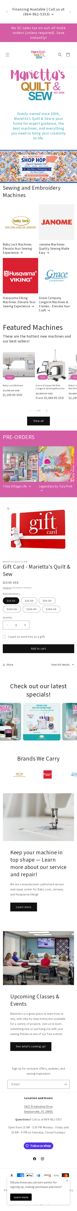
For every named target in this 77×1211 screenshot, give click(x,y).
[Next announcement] (70, 12)
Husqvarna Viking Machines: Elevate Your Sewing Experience (19, 302)
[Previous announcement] (7, 12)
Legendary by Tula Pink (55, 486)
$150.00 (32, 609)
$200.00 (51, 609)
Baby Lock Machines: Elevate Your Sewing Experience (17, 248)
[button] (7, 55)
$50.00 (47, 600)
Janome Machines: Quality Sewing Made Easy (54, 248)
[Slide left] (30, 410)
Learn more (23, 907)
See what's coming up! (31, 1046)
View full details (60, 664)
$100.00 (12, 609)
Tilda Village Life (15, 486)
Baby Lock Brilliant (13, 385)
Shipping (7, 587)
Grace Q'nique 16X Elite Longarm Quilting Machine (50, 387)
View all (38, 421)
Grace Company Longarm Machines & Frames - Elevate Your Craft (54, 304)
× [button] (67, 1180)
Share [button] (10, 664)
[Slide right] (47, 410)
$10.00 (11, 600)
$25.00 (29, 600)
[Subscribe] (65, 1084)
